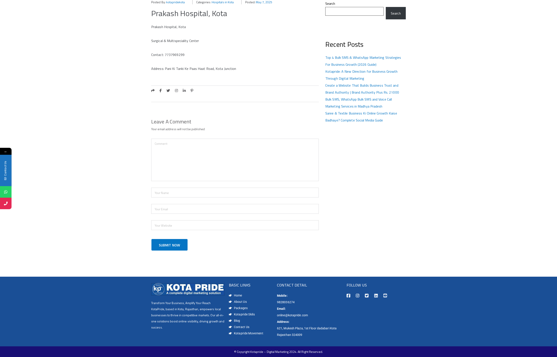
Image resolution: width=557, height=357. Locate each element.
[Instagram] (357, 296)
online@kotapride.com (292, 315)
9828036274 (286, 302)
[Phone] (6, 203)
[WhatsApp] (6, 192)
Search (330, 3)
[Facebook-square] (348, 296)
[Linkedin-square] (376, 296)
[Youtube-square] (385, 296)
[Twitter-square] (367, 296)
